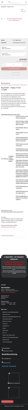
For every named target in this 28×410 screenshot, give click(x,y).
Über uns (5, 332)
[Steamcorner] (14, 2)
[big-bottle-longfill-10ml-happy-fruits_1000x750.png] (14, 19)
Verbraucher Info (6, 314)
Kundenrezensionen (7, 235)
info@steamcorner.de (10, 289)
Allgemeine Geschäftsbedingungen (10, 312)
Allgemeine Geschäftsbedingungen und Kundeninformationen (11, 318)
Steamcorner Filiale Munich (9, 335)
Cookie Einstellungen (7, 342)
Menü (2, 2)
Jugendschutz (6, 325)
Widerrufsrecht (6, 339)
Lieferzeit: (3, 42)
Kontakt (4, 328)
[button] (3, 64)
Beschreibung (5, 83)
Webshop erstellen (9, 406)
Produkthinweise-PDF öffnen (8, 227)
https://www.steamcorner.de (12, 290)
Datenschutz (5, 330)
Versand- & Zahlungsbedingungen (10, 337)
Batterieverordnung (7, 321)
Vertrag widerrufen (7, 401)
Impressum (5, 323)
